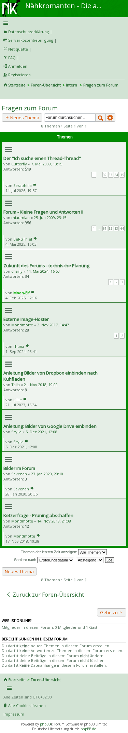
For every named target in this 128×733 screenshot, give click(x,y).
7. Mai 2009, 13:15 (46, 163)
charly (17, 271)
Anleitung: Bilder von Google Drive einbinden (50, 426)
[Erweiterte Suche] (110, 117)
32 (104, 175)
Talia (15, 384)
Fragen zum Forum (30, 108)
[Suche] (100, 117)
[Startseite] (11, 2)
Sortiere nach (25, 560)
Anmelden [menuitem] (17, 66)
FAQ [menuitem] (12, 57)
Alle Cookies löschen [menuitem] (27, 705)
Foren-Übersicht (46, 84)
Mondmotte (22, 324)
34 (116, 175)
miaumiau (20, 217)
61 (104, 228)
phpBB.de (88, 729)
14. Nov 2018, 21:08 (54, 521)
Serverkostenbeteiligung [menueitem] (30, 40)
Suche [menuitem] (6, 94)
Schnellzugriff (62, 23)
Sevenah (19, 473)
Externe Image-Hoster (26, 319)
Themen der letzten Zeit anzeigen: (49, 552)
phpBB (45, 724)
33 (110, 175)
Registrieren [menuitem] (19, 74)
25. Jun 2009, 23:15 (50, 217)
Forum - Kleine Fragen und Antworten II (43, 212)
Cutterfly (19, 163)
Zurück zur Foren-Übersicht (47, 594)
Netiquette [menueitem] (18, 49)
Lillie (17, 399)
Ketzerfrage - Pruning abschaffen (38, 515)
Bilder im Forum (19, 468)
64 (122, 228)
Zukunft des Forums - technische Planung (46, 265)
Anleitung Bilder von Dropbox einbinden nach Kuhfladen (50, 376)
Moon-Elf (21, 292)
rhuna (18, 346)
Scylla (16, 431)
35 (122, 175)
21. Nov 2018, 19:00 (41, 384)
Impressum (13, 714)
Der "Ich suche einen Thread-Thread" (42, 158)
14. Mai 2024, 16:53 (43, 271)
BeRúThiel (22, 239)
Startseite (17, 84)
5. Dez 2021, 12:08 (41, 431)
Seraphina (22, 185)
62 (110, 228)
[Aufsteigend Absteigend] (90, 560)
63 (116, 228)
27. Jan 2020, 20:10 (47, 473)
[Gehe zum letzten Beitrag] (35, 185)
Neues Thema (24, 117)
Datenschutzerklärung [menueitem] (28, 31)
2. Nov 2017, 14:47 (53, 324)
